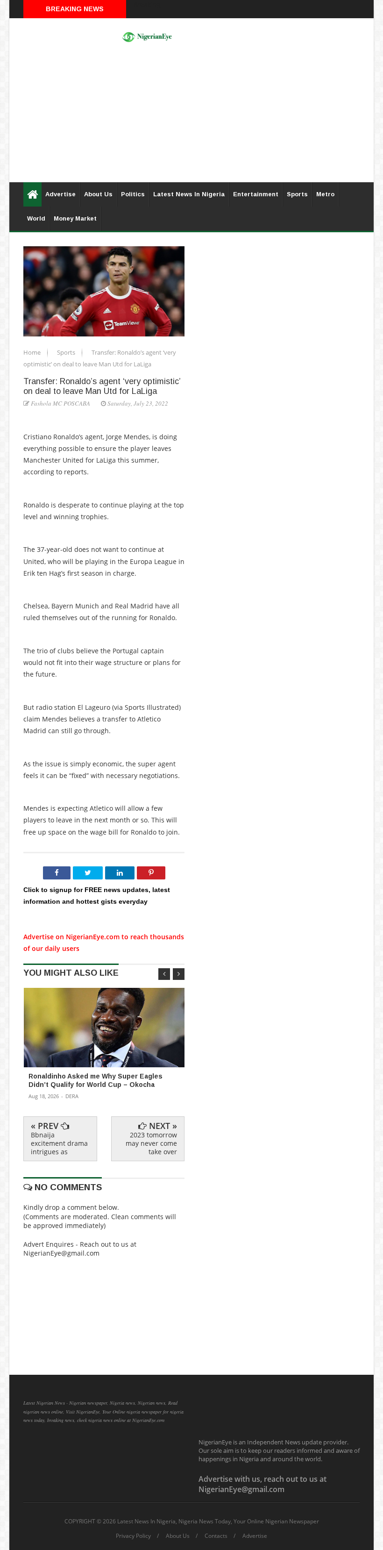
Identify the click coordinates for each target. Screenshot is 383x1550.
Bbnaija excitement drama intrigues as (59, 1143)
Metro (325, 194)
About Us (98, 194)
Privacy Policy (133, 1536)
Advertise (60, 194)
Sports (297, 194)
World (36, 218)
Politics (133, 194)
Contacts (216, 1536)
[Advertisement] (191, 116)
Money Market (75, 218)
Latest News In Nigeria (189, 194)
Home (32, 352)
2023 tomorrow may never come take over (151, 1143)
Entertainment (255, 194)
